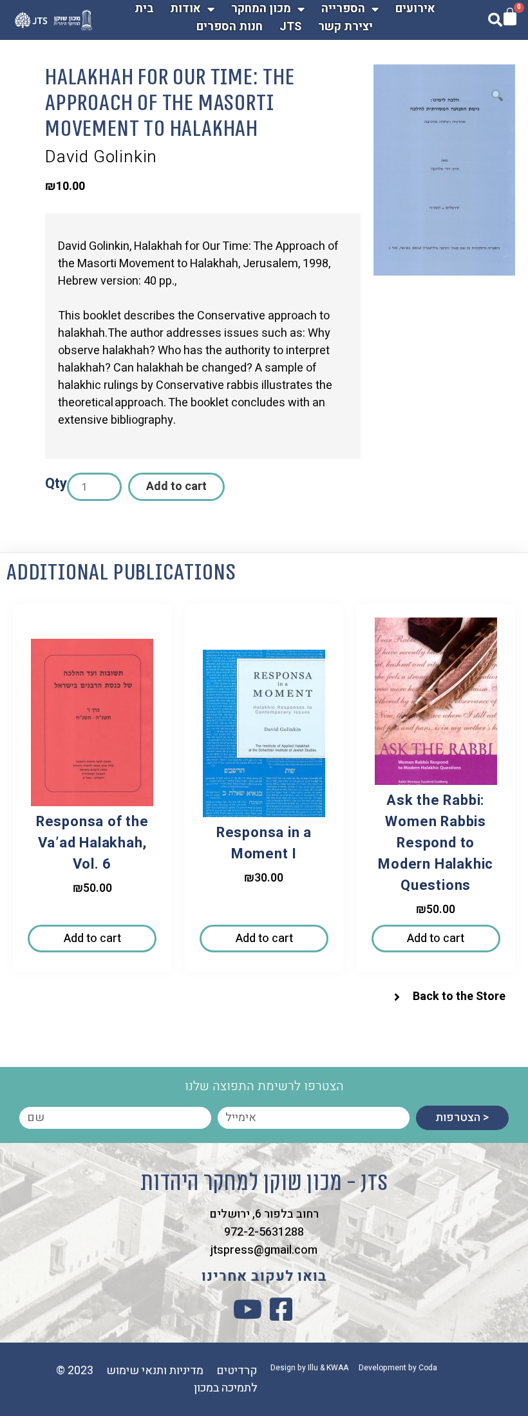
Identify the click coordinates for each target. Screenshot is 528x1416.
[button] (497, 96)
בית (144, 8)
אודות (185, 8)
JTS (290, 26)
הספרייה (343, 8)
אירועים (415, 8)
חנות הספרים (229, 26)
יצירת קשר (345, 26)
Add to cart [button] (92, 938)
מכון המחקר (261, 8)
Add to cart (176, 486)
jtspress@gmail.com (264, 1250)
